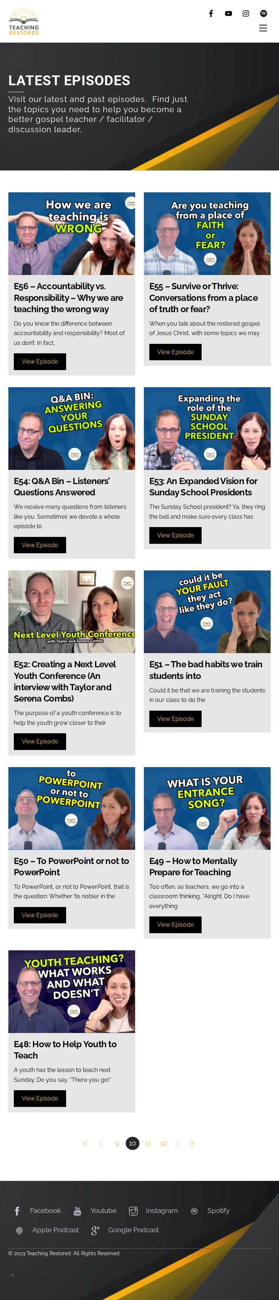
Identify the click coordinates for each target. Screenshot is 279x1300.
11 (148, 1143)
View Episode (40, 361)
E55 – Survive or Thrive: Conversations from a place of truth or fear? (203, 297)
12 (163, 1143)
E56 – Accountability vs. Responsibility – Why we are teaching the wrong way (68, 297)
